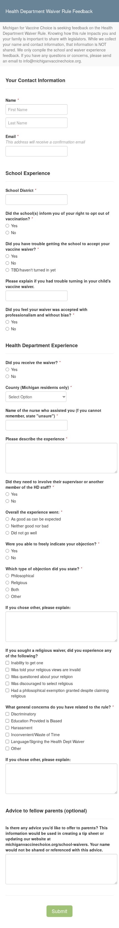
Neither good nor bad (29, 526)
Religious (19, 582)
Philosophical (22, 575)
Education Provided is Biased (36, 720)
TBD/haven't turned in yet (33, 270)
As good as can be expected (36, 519)
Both (15, 589)
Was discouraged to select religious (42, 683)
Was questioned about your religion (42, 676)
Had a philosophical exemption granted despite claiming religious (60, 693)
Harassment (21, 727)
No (13, 232)
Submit (59, 911)
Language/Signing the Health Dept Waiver (47, 741)
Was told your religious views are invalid (46, 669)
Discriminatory (23, 714)
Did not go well (24, 532)
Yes (14, 225)
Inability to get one (27, 662)
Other (16, 596)
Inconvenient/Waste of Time (35, 734)
